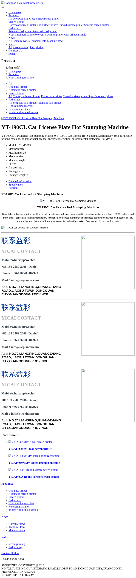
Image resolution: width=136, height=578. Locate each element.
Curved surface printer (70, 24)
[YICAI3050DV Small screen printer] (30, 441)
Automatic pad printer (44, 31)
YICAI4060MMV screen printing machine (34, 462)
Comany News (21, 40)
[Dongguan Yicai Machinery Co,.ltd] (68, 3)
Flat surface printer (47, 24)
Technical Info (38, 40)
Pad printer (14, 28)
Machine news (55, 40)
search (12, 53)
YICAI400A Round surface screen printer (33, 476)
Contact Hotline (10, 553)
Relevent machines (44, 34)
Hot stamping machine (21, 34)
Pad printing (37, 47)
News (11, 37)
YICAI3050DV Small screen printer (30, 448)
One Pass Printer (22, 18)
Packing (13, 187)
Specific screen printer (96, 24)
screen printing (21, 47)
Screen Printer (16, 21)
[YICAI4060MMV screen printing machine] (33, 455)
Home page (14, 12)
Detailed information (20, 181)
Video (11, 44)
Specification (15, 184)
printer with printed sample (71, 34)
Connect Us (15, 50)
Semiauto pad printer (20, 31)
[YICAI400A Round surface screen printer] (33, 469)
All (10, 18)
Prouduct (13, 15)
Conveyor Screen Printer (22, 24)
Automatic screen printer (45, 18)
